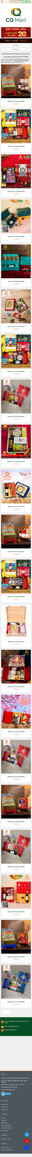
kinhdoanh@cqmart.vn (13, 1026)
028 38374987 (13, 1087)
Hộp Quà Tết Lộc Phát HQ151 (16, 416)
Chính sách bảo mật (6, 1128)
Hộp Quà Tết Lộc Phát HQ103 (16, 506)
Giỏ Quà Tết (4, 1107)
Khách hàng (4, 1123)
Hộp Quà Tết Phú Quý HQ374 (16, 551)
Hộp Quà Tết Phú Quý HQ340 (16, 281)
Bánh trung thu (5, 1147)
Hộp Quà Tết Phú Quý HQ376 (16, 957)
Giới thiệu (3, 1120)
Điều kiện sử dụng (6, 1125)
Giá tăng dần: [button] (15, 49)
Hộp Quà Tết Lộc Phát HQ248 (16, 596)
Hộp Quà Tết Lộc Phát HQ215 (16, 461)
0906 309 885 (11, 1030)
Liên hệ (3, 1118)
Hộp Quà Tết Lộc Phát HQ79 (16, 641)
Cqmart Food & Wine (6, 1150)
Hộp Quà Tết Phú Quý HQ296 (16, 101)
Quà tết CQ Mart (5, 1139)
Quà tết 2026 (4, 1130)
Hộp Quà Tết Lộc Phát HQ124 (16, 326)
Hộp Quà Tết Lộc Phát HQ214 (16, 191)
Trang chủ (7, 40)
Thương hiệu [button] (15, 45)
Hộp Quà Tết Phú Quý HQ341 (16, 686)
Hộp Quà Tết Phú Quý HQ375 (16, 821)
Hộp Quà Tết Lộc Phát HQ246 (16, 146)
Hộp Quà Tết (4, 1104)
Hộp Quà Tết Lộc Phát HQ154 (16, 867)
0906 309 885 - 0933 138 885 (15, 1084)
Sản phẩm (15, 40)
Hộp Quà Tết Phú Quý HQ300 (16, 912)
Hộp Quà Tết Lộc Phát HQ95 (16, 731)
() (30, 1)
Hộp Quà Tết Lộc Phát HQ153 (16, 776)
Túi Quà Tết (4, 1109)
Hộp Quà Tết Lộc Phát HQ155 (16, 1002)
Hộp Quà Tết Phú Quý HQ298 (16, 236)
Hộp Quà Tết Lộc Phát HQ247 (16, 371)
